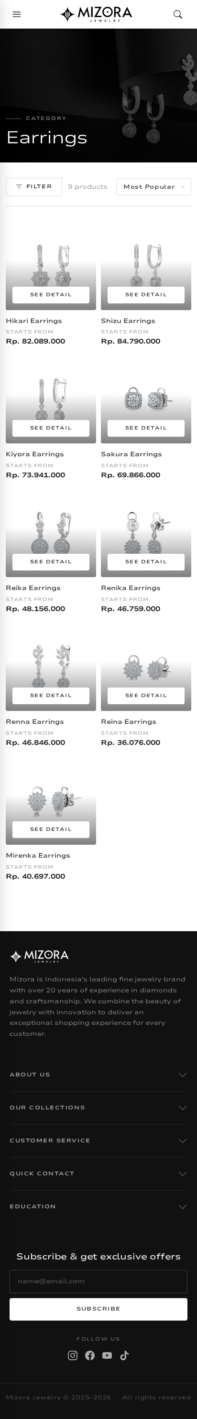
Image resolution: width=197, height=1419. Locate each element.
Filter (39, 186)
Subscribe (99, 1308)
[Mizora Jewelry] (96, 14)
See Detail (51, 294)
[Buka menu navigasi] (17, 14)
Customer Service (50, 1140)
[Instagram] (72, 1355)
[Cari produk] (177, 14)
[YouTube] (107, 1355)
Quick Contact (42, 1173)
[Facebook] (90, 1355)
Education (33, 1206)
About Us (30, 1074)
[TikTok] (124, 1355)
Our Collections (47, 1107)
